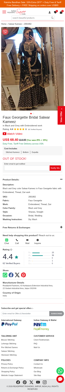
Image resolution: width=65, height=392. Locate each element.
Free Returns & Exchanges (16, 227)
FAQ (35, 344)
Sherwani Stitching (9, 355)
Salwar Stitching (8, 351)
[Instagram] (45, 382)
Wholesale (38, 368)
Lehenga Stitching (8, 344)
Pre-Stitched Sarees (9, 347)
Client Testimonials (41, 340)
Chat (6, 243)
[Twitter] (17, 275)
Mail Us (37, 347)
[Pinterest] (23, 275)
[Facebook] (11, 275)
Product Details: (11, 179)
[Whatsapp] (5, 275)
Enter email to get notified (14, 164)
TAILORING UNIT (9, 336)
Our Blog (37, 372)
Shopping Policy (8, 372)
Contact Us (38, 364)
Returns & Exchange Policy (12, 368)
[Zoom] (32, 69)
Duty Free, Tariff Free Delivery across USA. (23, 143)
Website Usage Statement (12, 375)
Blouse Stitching (8, 340)
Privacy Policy (7, 364)
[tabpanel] (32, 69)
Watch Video (14, 133)
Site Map (37, 375)
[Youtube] (38, 382)
